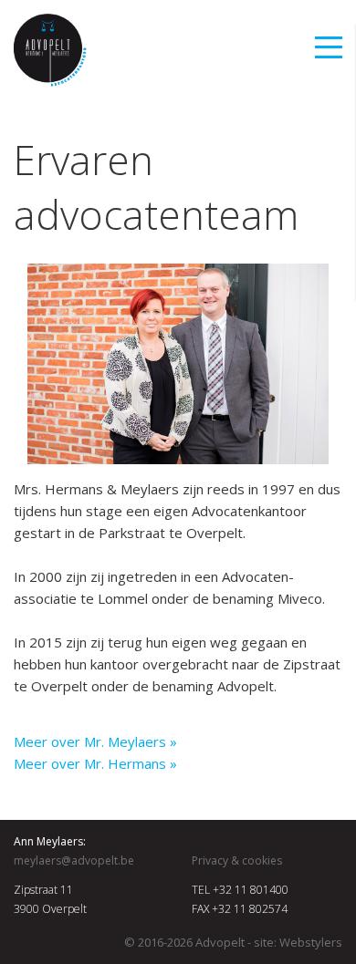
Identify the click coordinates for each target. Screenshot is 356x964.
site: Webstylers (298, 942)
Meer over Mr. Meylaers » (95, 741)
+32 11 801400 (250, 889)
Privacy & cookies (237, 860)
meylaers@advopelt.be (74, 860)
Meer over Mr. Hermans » (95, 763)
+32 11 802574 (250, 909)
